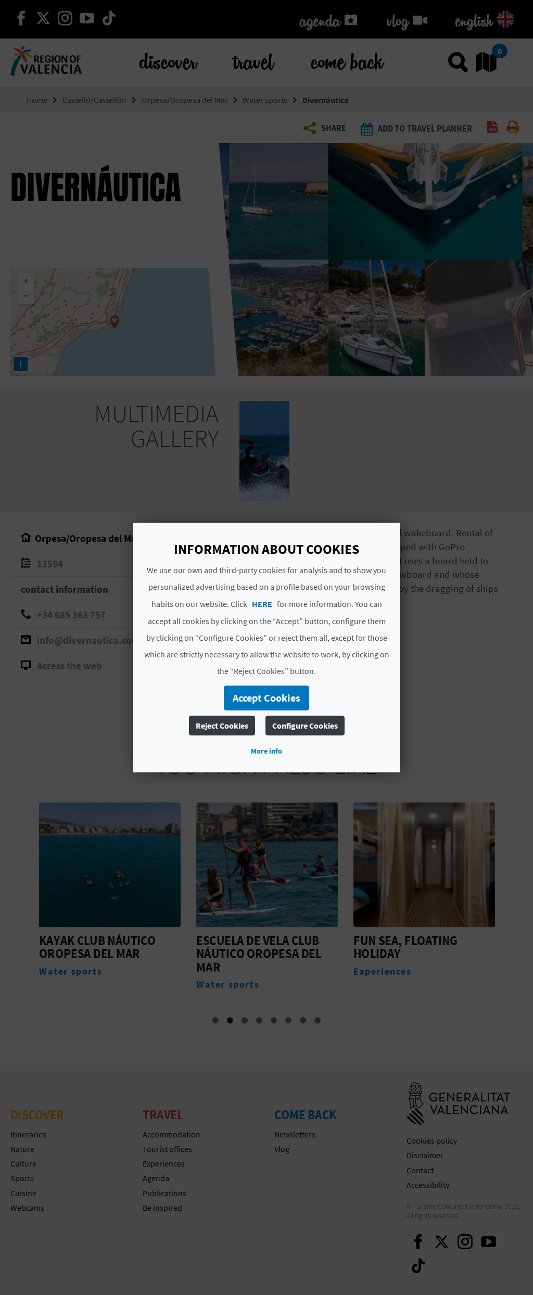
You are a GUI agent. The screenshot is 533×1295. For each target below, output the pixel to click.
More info (266, 751)
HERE (262, 604)
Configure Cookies (305, 725)
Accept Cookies (266, 697)
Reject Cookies (222, 725)
